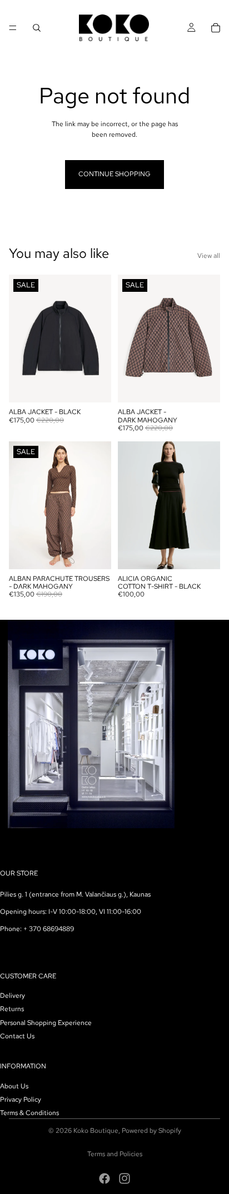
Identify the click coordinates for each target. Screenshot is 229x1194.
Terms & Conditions (29, 1112)
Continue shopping (114, 174)
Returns (12, 1008)
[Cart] (215, 28)
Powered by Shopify (151, 1130)
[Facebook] (104, 1178)
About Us (14, 1085)
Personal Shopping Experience (46, 1022)
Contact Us (17, 1036)
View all (208, 255)
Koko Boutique (95, 1130)
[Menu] (13, 28)
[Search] (36, 28)
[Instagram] (124, 1178)
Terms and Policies (114, 1154)
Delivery (12, 995)
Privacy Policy (20, 1098)
